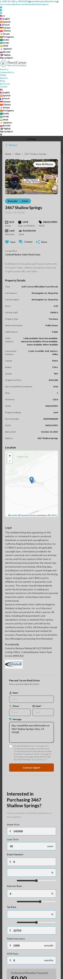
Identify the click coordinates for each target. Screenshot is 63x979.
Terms (34, 759)
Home (8, 154)
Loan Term (12, 839)
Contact (3, 86)
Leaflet (13, 515)
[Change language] (2, 15)
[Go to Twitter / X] (1, 10)
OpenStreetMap (28, 515)
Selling (3, 75)
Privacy (42, 759)
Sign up (3, 58)
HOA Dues (12, 953)
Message (17, 719)
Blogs (2, 81)
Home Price (13, 824)
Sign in (10, 58)
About (3, 78)
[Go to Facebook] (1, 7)
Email (39, 706)
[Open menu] (1, 134)
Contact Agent (31, 767)
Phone (17, 706)
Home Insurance (16, 938)
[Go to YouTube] (1, 13)
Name (16, 692)
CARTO (53, 515)
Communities (6, 72)
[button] (31, 480)
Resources (5, 84)
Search (3, 69)
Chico (18, 154)
